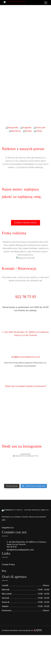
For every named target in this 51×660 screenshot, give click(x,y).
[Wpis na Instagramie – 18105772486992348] (25, 472)
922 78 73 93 (25, 296)
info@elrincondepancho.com (25, 357)
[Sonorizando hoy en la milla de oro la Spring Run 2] (25, 466)
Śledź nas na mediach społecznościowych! (25, 386)
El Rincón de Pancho (10, 630)
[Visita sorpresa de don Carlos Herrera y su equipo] (25, 478)
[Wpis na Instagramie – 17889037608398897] (25, 460)
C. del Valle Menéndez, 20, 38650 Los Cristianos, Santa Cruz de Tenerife (25, 333)
